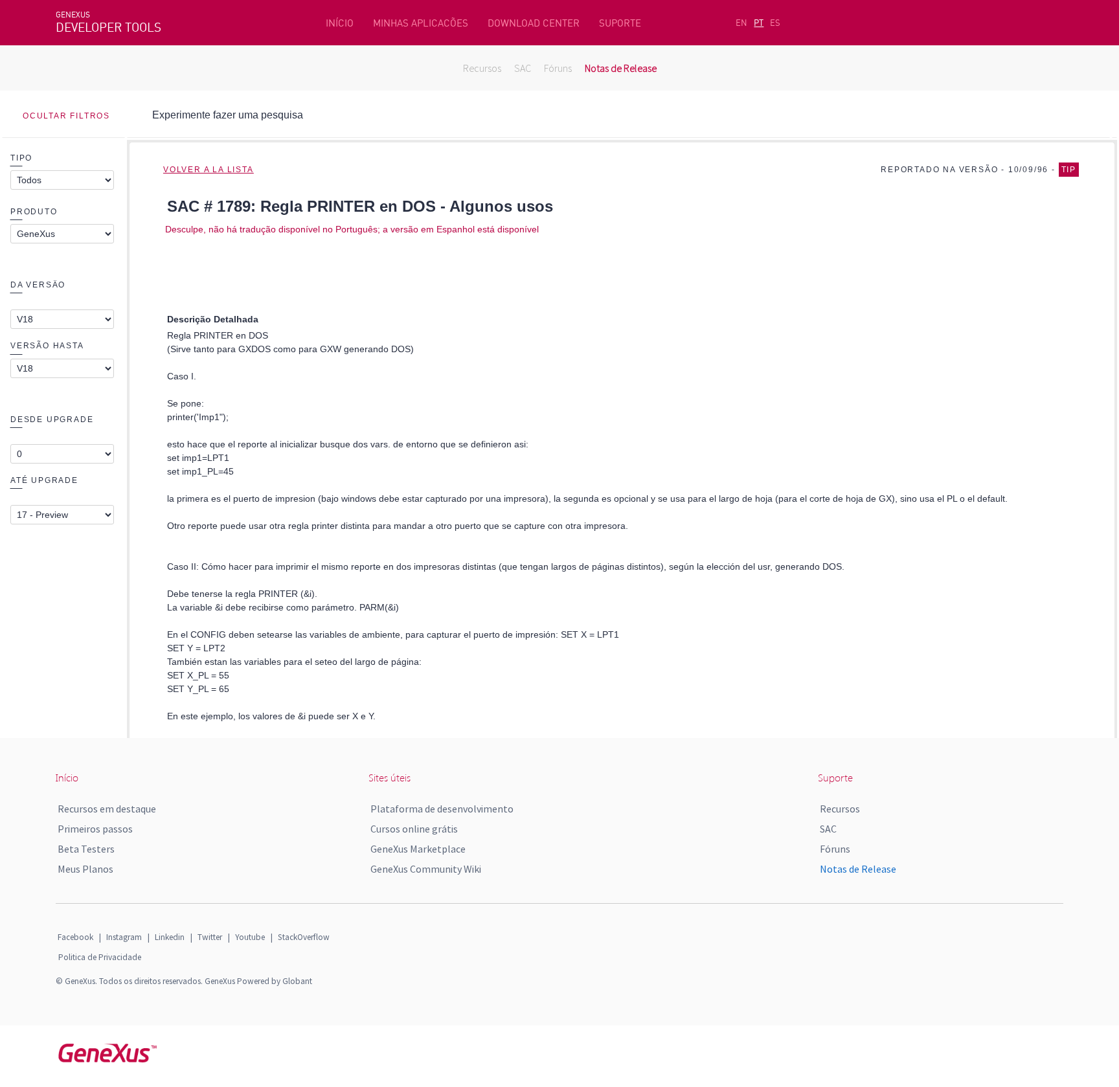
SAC (522, 68)
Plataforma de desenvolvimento (442, 808)
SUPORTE (620, 23)
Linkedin (170, 937)
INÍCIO (340, 23)
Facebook (75, 937)
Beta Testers (86, 848)
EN (741, 22)
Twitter (210, 937)
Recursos (482, 68)
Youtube (250, 937)
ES (775, 22)
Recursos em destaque (107, 808)
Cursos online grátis (414, 828)
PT (758, 22)
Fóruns (558, 68)
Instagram (124, 937)
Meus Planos (85, 868)
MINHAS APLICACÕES (420, 23)
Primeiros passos (95, 828)
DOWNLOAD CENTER (534, 23)
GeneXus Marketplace (418, 848)
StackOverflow (304, 937)
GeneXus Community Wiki (425, 868)
